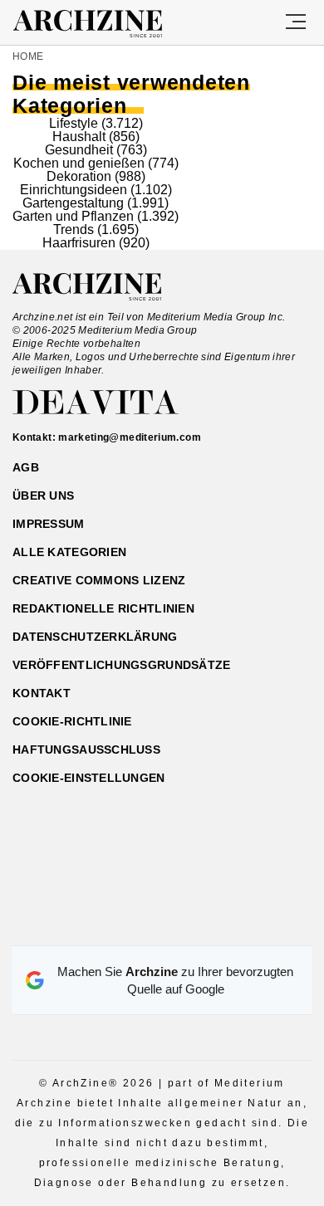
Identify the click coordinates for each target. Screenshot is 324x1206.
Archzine (102, 24)
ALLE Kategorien (69, 552)
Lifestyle (73, 123)
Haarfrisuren (78, 243)
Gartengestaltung (73, 203)
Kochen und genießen (79, 163)
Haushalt (79, 136)
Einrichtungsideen (73, 190)
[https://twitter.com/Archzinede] (220, 925)
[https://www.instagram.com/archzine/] (133, 925)
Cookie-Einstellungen (88, 777)
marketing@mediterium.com (129, 437)
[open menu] (296, 22)
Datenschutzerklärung (95, 636)
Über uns (43, 495)
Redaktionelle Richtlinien (103, 608)
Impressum (48, 523)
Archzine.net (101, 287)
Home (27, 56)
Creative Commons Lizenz (98, 580)
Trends (73, 229)
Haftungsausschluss (86, 749)
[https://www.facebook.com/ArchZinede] (104, 925)
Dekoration (79, 176)
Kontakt (41, 693)
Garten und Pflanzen (73, 216)
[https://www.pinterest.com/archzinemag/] (162, 925)
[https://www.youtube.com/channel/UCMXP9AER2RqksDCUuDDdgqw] (191, 925)
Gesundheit (79, 150)
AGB (25, 467)
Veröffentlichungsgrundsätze (121, 664)
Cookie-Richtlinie (72, 721)
